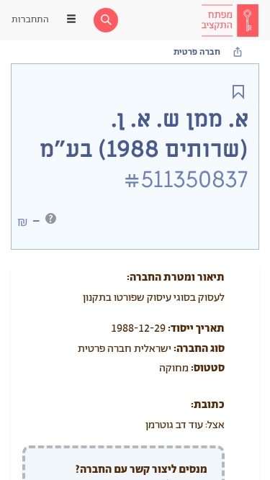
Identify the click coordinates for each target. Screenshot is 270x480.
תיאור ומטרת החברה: (176, 277)
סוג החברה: (199, 348)
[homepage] (229, 20)
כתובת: (208, 404)
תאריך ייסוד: (196, 328)
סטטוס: (208, 368)
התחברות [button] (30, 20)
